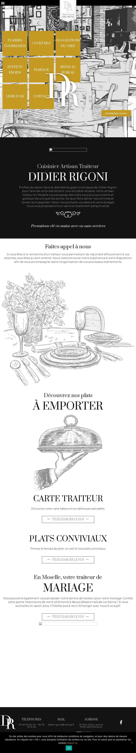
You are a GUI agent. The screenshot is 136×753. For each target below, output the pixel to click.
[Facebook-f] (121, 722)
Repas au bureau (68, 70)
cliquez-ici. (72, 743)
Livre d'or (15, 96)
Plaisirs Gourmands (15, 43)
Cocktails (41, 43)
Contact (41, 96)
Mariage (41, 70)
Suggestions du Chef (68, 43)
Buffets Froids (15, 70)
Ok (68, 748)
